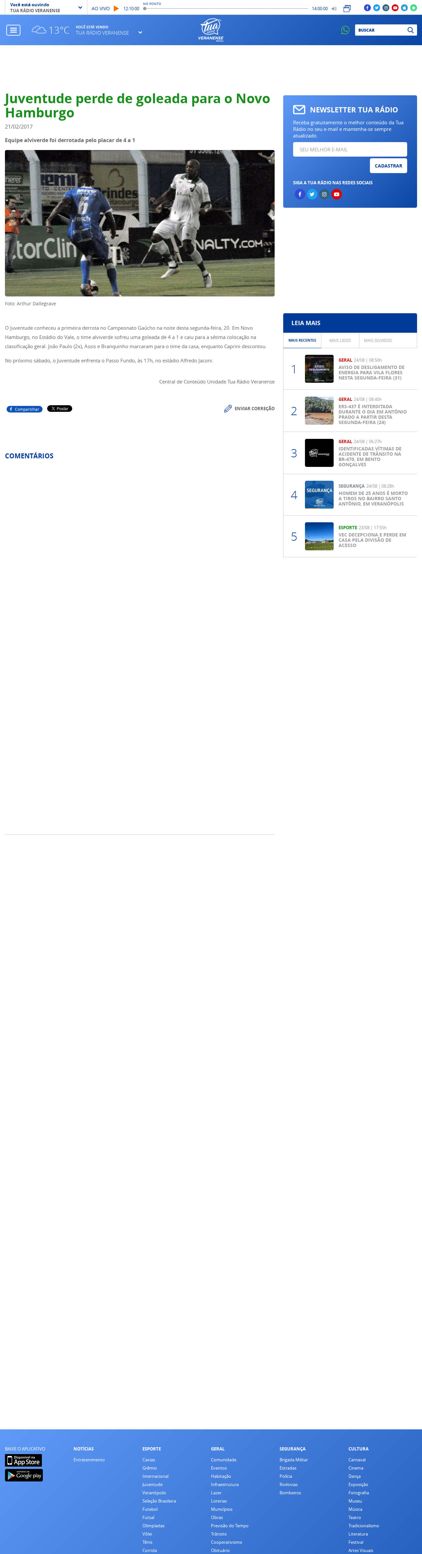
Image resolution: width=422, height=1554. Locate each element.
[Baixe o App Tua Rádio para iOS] (404, 7)
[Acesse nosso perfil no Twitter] (376, 7)
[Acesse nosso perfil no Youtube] (395, 7)
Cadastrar (388, 166)
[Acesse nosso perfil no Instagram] (385, 7)
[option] (302, 340)
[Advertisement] (211, 68)
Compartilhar (27, 409)
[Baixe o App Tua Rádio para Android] (413, 7)
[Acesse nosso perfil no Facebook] (367, 7)
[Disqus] (140, 552)
